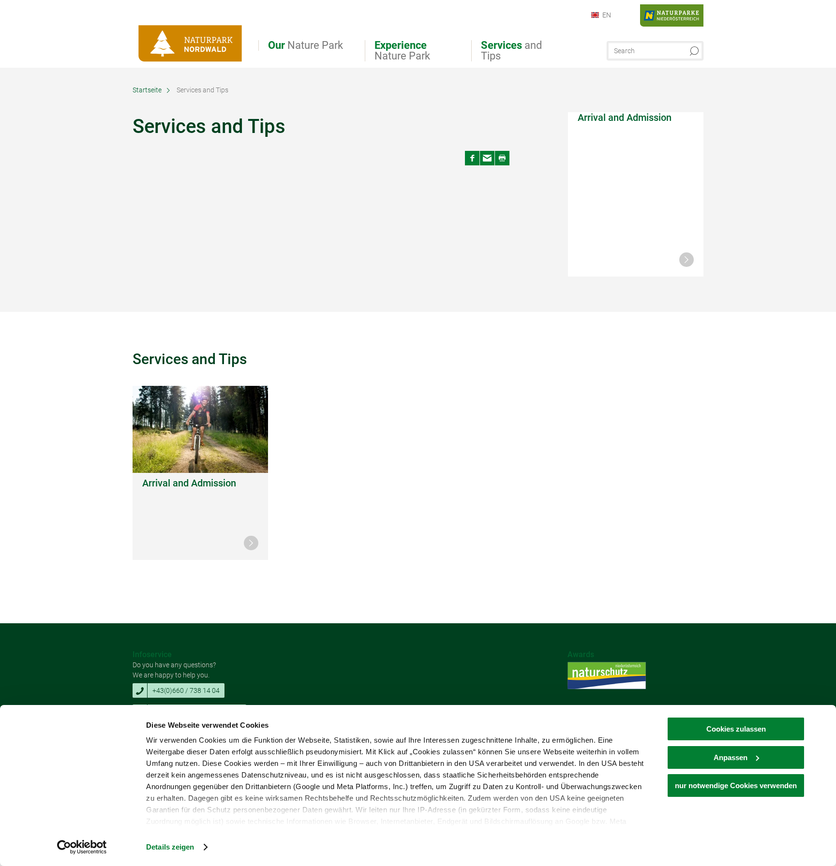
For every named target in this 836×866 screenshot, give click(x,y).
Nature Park (305, 45)
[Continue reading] (686, 259)
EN (606, 15)
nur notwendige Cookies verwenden (736, 785)
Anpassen (730, 757)
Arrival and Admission (625, 117)
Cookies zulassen (736, 729)
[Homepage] (191, 37)
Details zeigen (170, 847)
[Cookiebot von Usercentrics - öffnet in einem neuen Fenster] (82, 847)
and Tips (511, 50)
